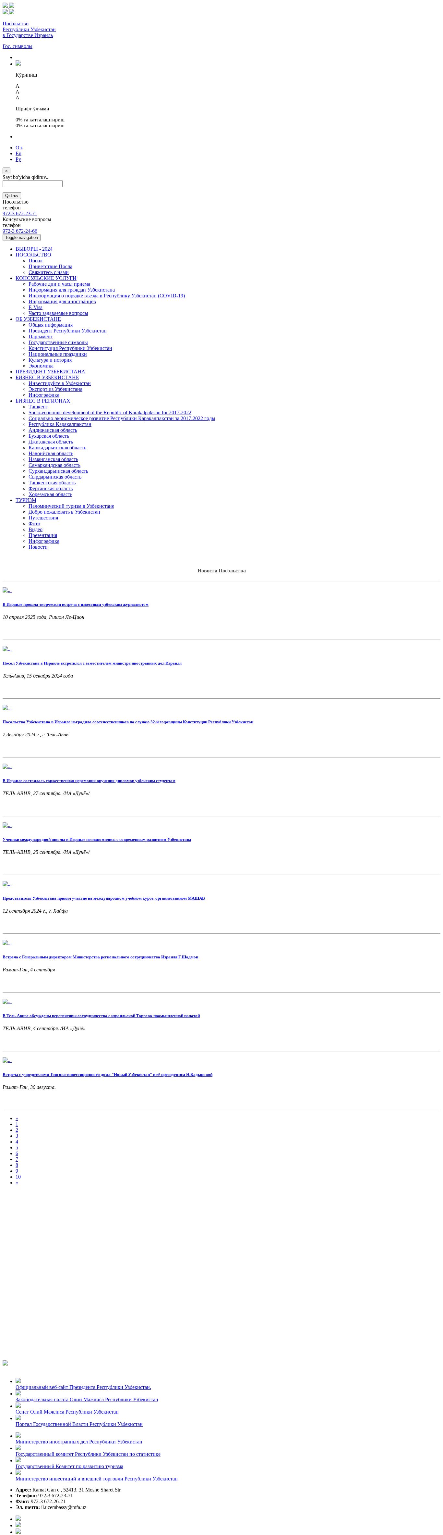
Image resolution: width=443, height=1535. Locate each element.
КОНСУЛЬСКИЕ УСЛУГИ (46, 278)
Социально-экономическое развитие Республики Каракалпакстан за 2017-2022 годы (122, 418)
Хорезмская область (50, 494)
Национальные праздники (58, 354)
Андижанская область (53, 430)
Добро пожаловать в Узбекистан (64, 512)
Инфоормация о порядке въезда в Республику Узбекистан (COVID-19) (107, 295)
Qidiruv (11, 195)
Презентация (43, 535)
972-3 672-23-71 (20, 213)
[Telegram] (18, 1532)
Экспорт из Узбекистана (55, 389)
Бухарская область (49, 436)
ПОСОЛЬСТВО (33, 254)
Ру (18, 159)
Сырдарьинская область (55, 477)
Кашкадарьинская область (57, 447)
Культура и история (50, 360)
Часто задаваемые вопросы (58, 313)
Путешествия (43, 517)
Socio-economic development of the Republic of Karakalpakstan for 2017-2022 (110, 412)
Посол (35, 260)
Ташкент (38, 406)
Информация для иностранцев (62, 301)
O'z (19, 147)
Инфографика (44, 395)
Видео (35, 529)
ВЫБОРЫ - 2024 (34, 249)
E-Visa (35, 307)
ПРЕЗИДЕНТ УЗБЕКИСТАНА (50, 371)
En (18, 153)
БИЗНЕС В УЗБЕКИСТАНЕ (47, 377)
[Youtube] (18, 1525)
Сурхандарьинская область (58, 471)
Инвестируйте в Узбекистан (60, 383)
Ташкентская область (52, 482)
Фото (34, 523)
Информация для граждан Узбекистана (72, 290)
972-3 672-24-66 (20, 231)
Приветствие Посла (50, 266)
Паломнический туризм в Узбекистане (71, 506)
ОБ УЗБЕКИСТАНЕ (38, 319)
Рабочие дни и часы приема (59, 284)
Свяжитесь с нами (49, 272)
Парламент (41, 336)
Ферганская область (51, 488)
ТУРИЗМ (26, 500)
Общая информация (51, 325)
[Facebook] (18, 1519)
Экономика (41, 365)
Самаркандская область (54, 465)
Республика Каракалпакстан (60, 424)
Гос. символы (17, 46)
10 (18, 1176)
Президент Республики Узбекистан (68, 330)
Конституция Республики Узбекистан (70, 348)
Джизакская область (51, 441)
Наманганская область (53, 459)
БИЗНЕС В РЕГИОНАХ (43, 401)
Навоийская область (51, 453)
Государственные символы (58, 342)
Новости (38, 547)
